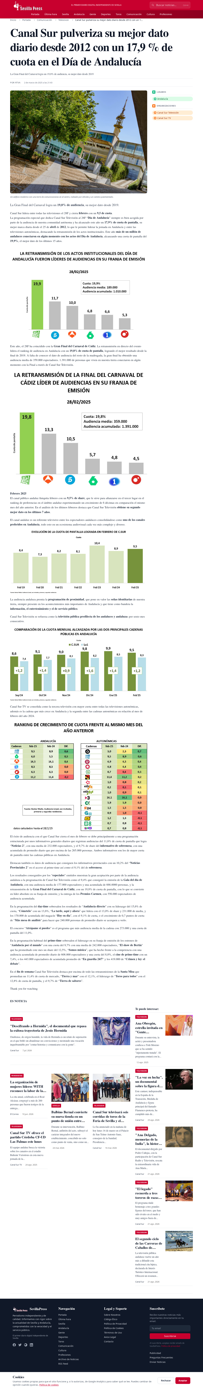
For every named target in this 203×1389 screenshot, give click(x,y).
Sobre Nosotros (112, 1314)
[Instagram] (25, 1344)
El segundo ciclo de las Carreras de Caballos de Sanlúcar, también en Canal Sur (148, 1247)
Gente (93, 14)
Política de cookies (49, 1384)
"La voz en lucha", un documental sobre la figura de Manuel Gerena (149, 1084)
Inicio (13, 19)
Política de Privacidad (115, 1323)
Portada (35, 14)
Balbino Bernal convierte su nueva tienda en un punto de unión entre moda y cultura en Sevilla (69, 1118)
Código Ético (110, 1319)
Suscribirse (170, 1336)
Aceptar (183, 1380)
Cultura (151, 14)
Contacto (108, 1341)
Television (63, 19)
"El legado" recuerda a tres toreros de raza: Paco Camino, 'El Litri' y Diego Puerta (147, 1199)
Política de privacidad (170, 1346)
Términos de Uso (113, 1332)
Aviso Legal (110, 1337)
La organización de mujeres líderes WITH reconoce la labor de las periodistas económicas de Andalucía (27, 1090)
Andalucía (79, 14)
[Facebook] (14, 1344)
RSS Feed (63, 1363)
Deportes (106, 14)
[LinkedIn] (31, 1344)
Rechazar (166, 1380)
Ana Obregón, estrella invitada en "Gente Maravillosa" (148, 1030)
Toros (118, 14)
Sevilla (65, 14)
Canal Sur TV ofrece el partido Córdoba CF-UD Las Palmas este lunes (28, 1137)
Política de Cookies (114, 1328)
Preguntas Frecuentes (161, 1357)
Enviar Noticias (158, 1361)
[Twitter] (20, 1344)
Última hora (50, 14)
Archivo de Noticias (68, 1359)
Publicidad (155, 1353)
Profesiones (166, 14)
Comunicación (134, 14)
